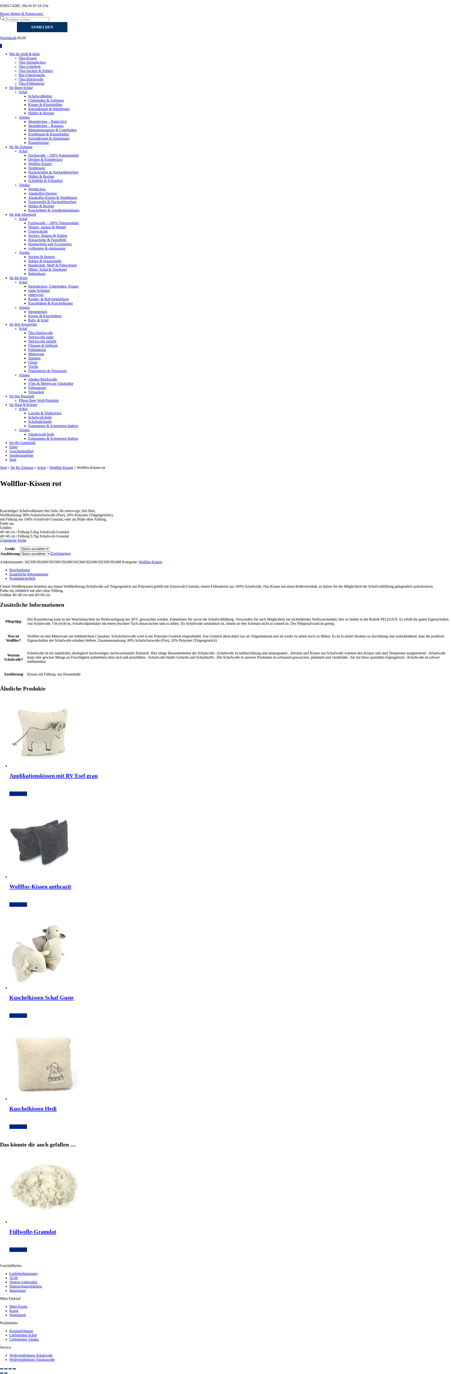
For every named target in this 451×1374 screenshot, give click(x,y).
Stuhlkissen (36, 168)
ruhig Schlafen (39, 291)
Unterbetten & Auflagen (46, 100)
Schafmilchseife (40, 422)
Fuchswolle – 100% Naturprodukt (53, 155)
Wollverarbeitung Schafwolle (31, 1355)
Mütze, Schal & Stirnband (47, 269)
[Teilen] (10, 1368)
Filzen (32, 362)
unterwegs (35, 295)
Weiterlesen (18, 794)
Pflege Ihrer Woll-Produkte (39, 400)
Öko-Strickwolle (31, 79)
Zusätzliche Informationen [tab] (28, 574)
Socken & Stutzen (41, 257)
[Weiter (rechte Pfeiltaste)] (6, 1373)
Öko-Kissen (28, 58)
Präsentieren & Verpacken (47, 371)
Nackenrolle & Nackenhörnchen (52, 202)
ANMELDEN (42, 27)
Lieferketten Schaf (23, 1335)
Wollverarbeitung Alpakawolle (32, 1360)
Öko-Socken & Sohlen (36, 71)
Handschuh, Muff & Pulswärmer (52, 265)
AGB (13, 1278)
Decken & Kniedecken (45, 160)
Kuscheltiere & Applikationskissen (53, 210)
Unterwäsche (38, 231)
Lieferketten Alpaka (24, 1339)
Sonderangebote (21, 455)
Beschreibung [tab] (19, 570)
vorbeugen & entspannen (46, 248)
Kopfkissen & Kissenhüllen (48, 134)
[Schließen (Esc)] (14, 1368)
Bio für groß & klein (24, 54)
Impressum (17, 1291)
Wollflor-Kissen (40, 164)
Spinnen (34, 358)
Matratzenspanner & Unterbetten (52, 130)
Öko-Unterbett (29, 67)
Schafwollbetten (40, 96)
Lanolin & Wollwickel (44, 413)
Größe (10, 549)
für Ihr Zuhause (20, 147)
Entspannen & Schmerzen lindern (53, 426)
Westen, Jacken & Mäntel (47, 227)
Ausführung (10, 554)
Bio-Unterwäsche (32, 75)
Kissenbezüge (38, 143)
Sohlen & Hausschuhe (44, 261)
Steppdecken (37, 312)
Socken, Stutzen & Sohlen (47, 236)
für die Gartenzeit (22, 443)
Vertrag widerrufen (23, 1282)
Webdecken (37, 189)
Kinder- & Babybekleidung (48, 299)
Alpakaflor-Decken (42, 193)
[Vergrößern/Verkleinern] (1, 1368)
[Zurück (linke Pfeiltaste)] (1, 1373)
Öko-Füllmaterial (31, 83)
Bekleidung (36, 274)
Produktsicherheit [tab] (22, 578)
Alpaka (24, 117)
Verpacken (36, 392)
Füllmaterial (37, 350)
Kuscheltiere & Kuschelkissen (50, 303)
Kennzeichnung (21, 1331)
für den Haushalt (21, 396)
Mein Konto (18, 1306)
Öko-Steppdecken (32, 62)
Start (12, 460)
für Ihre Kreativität (23, 324)
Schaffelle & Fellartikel (45, 181)
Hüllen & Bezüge (41, 113)
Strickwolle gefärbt (42, 341)
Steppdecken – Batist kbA (47, 122)
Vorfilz (33, 367)
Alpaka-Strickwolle (42, 379)
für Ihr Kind (18, 278)
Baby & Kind (38, 320)
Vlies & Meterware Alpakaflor (50, 384)
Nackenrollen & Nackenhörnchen (53, 172)
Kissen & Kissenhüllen (45, 105)
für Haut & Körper (23, 405)
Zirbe (13, 447)
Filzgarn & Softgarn (43, 345)
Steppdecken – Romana (45, 126)
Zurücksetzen (61, 554)
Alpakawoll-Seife (41, 434)
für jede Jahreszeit (22, 214)
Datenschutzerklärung (25, 1286)
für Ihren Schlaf (21, 88)
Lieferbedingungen (23, 1274)
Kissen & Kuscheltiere (45, 316)
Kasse (13, 1311)
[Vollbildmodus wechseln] (6, 1368)
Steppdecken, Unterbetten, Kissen (53, 286)
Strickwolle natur (41, 337)
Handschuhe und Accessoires (50, 244)
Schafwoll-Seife (40, 417)
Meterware (36, 354)
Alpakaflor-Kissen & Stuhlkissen (52, 198)
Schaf (23, 92)
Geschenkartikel (21, 451)
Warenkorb (8, 38)
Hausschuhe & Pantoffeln (47, 240)
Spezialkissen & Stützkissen (49, 109)
